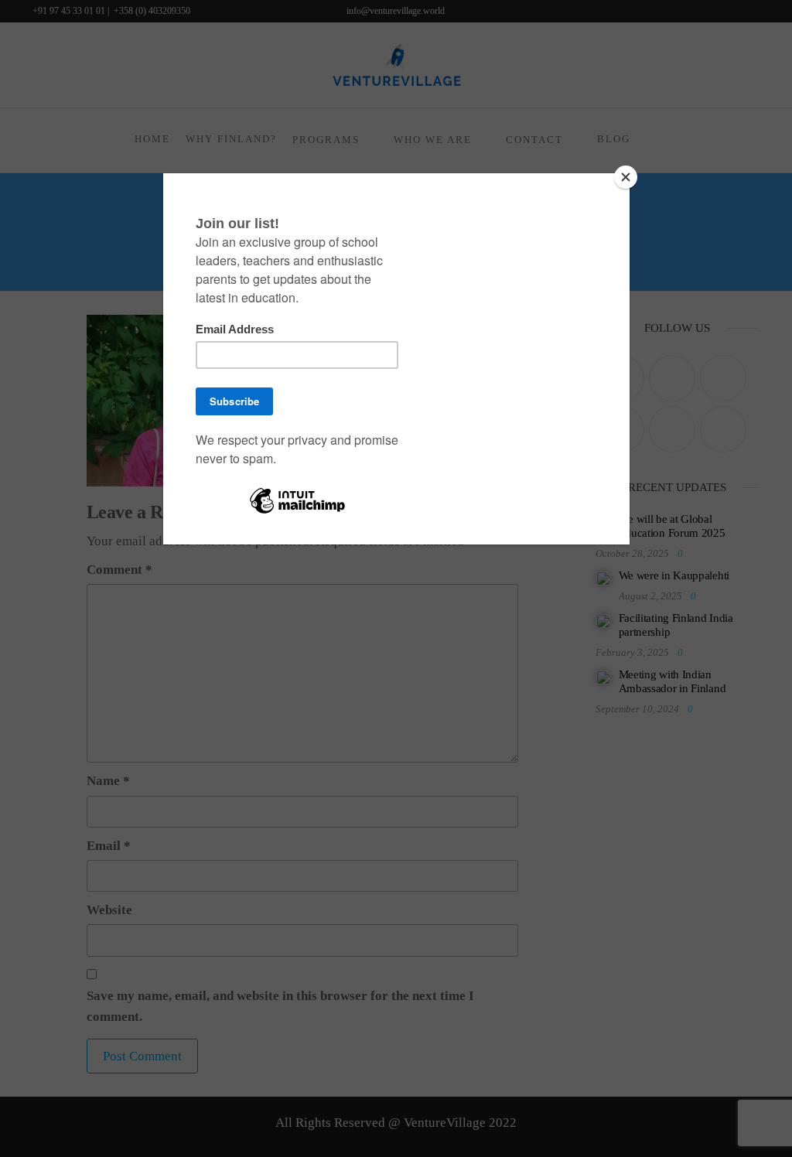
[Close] (625, 177)
